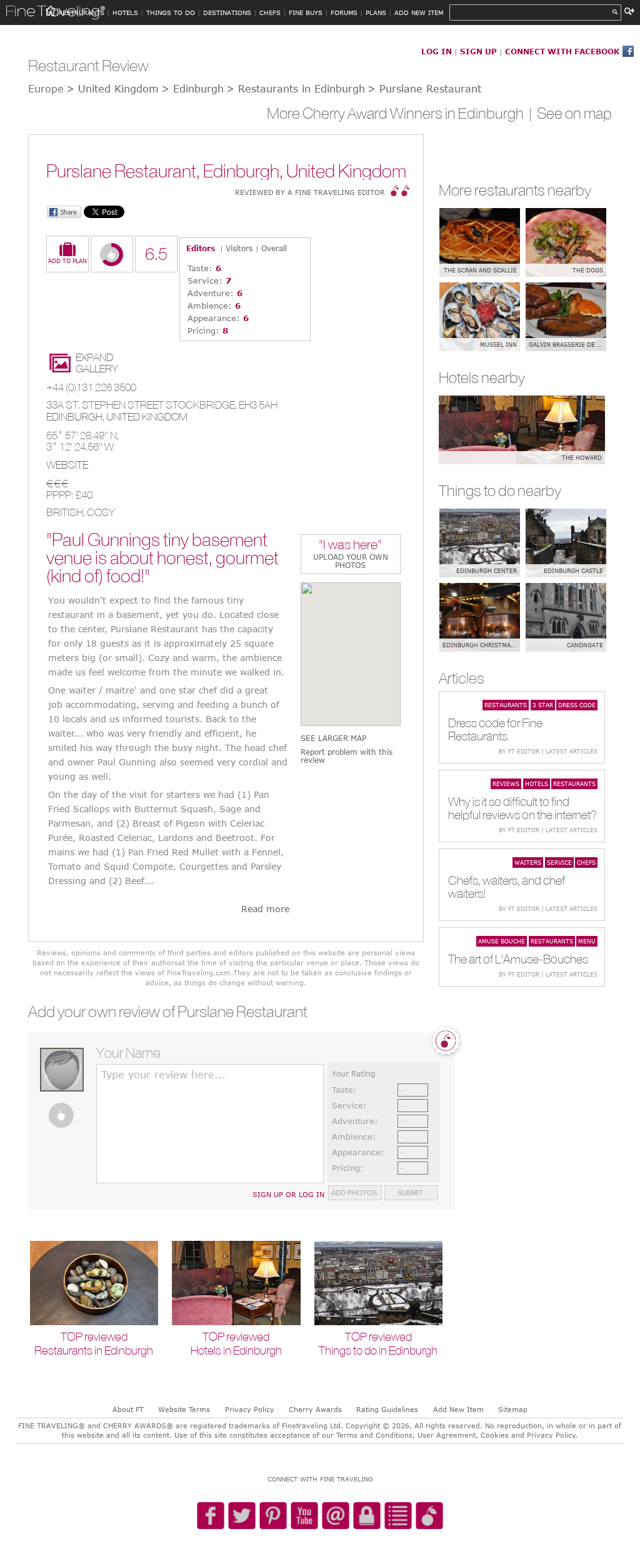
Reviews (505, 783)
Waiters (527, 862)
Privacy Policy (249, 1409)
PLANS (376, 12)
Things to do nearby (500, 490)
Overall (274, 248)
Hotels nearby (482, 377)
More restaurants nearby (515, 190)
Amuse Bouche (501, 941)
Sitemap (513, 1409)
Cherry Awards (315, 1409)
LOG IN (436, 51)
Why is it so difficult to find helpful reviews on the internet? (522, 808)
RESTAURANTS (81, 12)
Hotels (536, 783)
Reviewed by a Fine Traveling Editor (310, 192)
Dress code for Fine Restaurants (495, 729)
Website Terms (184, 1409)
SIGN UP (478, 51)
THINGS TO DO (170, 12)
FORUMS (344, 12)
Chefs (586, 862)
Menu (587, 941)
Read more (265, 909)
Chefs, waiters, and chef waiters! (506, 886)
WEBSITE (67, 465)
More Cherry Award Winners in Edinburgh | (402, 113)
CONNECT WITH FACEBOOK (562, 51)
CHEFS (270, 12)
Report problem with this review (346, 756)
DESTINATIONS (227, 12)
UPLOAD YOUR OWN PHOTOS (350, 560)
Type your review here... (163, 1074)
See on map (574, 113)
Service (559, 862)
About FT (128, 1409)
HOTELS (125, 12)
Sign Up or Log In (288, 1194)
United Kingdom (147, 416)
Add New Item (458, 1409)
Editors (200, 248)
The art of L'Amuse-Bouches (518, 959)
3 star (542, 705)
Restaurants (505, 705)
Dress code (577, 705)
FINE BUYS (305, 12)
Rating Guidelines (387, 1409)
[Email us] (335, 1516)
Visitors (239, 248)
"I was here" (350, 545)
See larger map (333, 738)
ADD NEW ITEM (418, 12)
